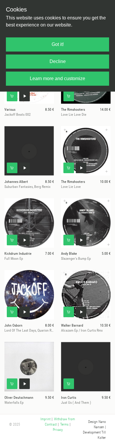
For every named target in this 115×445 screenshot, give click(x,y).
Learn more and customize (57, 78)
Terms (64, 424)
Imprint (45, 419)
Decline (58, 61)
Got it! (58, 44)
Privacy (58, 430)
